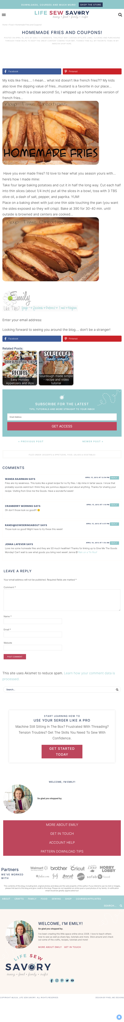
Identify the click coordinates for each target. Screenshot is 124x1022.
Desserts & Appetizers (54, 455)
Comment (10, 587)
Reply (114, 478)
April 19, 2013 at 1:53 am (97, 543)
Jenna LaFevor (15, 544)
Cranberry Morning (19, 506)
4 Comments (45, 38)
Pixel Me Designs (115, 997)
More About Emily (62, 825)
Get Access (62, 426)
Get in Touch (62, 834)
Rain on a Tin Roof (87, 552)
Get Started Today (62, 751)
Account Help (62, 842)
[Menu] (4, 15)
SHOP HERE (66, 44)
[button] (117, 105)
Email (7, 629)
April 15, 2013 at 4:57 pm (97, 524)
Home (4, 25)
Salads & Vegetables (84, 455)
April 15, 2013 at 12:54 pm (97, 477)
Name (8, 616)
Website (8, 642)
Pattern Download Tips (62, 851)
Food (11, 25)
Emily (36, 38)
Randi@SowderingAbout (22, 525)
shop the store (90, 4)
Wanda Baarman (16, 479)
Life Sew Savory (62, 14)
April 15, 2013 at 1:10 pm (97, 504)
